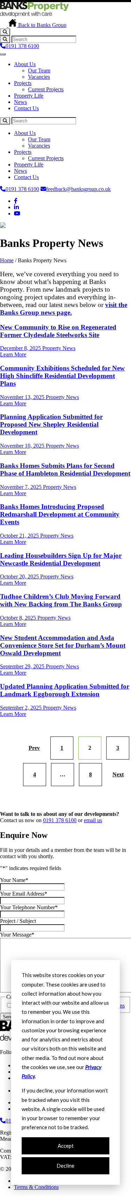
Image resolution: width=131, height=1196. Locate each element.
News (20, 102)
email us (93, 820)
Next (118, 774)
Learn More (13, 354)
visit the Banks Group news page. (63, 308)
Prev (34, 748)
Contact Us (26, 108)
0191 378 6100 (22, 46)
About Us (25, 64)
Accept (66, 1145)
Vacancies (39, 77)
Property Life (28, 96)
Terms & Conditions (36, 1187)
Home (7, 260)
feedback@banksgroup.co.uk (78, 189)
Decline (65, 1165)
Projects (22, 83)
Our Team (39, 70)
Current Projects (46, 89)
